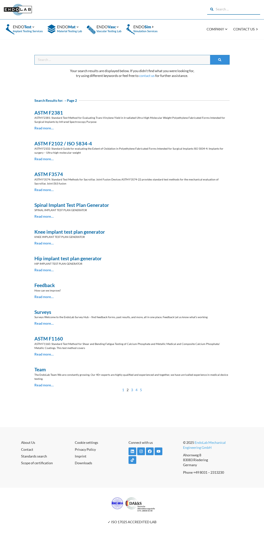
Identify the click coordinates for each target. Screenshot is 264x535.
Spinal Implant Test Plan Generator (71, 205)
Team (40, 369)
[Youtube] (158, 451)
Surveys (42, 312)
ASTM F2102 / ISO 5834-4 (63, 143)
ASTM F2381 (48, 112)
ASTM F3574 (48, 174)
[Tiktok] (132, 460)
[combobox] (233, 9)
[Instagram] (141, 451)
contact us (147, 75)
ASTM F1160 (48, 338)
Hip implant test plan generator (68, 258)
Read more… (44, 128)
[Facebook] (150, 451)
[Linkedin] (132, 451)
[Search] (219, 59)
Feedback (44, 285)
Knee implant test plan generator (69, 232)
